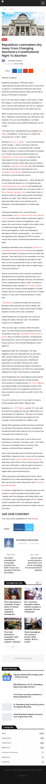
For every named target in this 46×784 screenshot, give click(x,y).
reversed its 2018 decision (12, 172)
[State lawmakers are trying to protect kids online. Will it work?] (33, 624)
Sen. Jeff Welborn (18, 408)
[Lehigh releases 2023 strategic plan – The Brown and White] (7, 677)
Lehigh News (6, 743)
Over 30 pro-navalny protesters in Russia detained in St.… (27, 695)
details (34, 519)
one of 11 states (17, 142)
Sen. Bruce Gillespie (36, 383)
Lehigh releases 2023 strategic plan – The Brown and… (28, 676)
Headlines (6, 762)
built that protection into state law (15, 186)
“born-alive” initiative (34, 286)
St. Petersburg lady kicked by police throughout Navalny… (28, 705)
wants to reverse (19, 215)
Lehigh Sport (6, 738)
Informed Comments (10, 752)
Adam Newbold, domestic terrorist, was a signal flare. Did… (28, 715)
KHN (3, 490)
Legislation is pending (19, 166)
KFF (35, 499)
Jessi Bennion (7, 303)
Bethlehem (6, 748)
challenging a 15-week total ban (14, 157)
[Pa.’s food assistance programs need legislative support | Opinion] (13, 624)
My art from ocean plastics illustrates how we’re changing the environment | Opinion (33, 564)
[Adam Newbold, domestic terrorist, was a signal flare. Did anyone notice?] (7, 717)
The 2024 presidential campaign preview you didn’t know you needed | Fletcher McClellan (12, 565)
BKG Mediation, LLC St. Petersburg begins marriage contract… (27, 685)
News (4, 39)
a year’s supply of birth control (27, 459)
